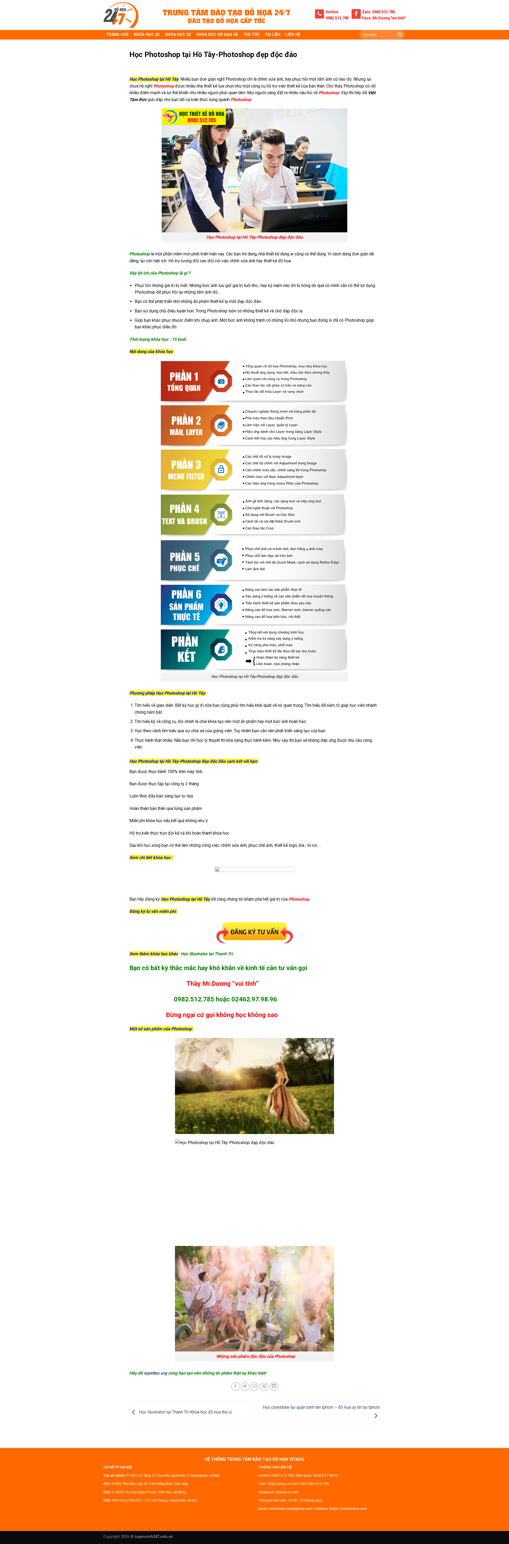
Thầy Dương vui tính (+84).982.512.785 (298, 1483)
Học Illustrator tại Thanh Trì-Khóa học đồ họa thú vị (185, 1412)
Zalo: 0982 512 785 (378, 12)
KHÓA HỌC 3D (178, 34)
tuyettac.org (155, 1373)
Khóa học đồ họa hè (217, 34)
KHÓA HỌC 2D (147, 34)
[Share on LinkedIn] (274, 1386)
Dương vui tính (287, 1492)
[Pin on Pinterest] (264, 1386)
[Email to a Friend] (254, 1386)
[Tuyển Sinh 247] (120, 15)
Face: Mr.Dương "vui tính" (384, 18)
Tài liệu (272, 34)
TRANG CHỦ (117, 34)
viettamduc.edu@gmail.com (290, 1508)
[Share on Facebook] (235, 1386)
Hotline (332, 12)
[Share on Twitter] (245, 1386)
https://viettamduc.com (348, 1508)
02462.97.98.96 (326, 1475)
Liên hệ (293, 34)
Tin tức (252, 34)
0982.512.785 (337, 18)
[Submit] (400, 34)
